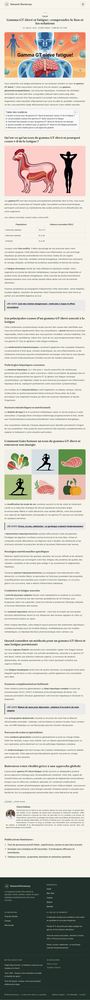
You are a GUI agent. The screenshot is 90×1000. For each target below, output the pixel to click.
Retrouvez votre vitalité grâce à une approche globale (31, 128)
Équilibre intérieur (54, 967)
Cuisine (49, 898)
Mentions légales (58, 995)
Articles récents (20, 801)
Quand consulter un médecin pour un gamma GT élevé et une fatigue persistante (42, 125)
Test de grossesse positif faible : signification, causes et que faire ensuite (45, 844)
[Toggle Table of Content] (74, 112)
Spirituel (50, 906)
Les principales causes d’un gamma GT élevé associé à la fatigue (36, 119)
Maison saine (52, 964)
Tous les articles (11, 916)
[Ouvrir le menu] (83, 4)
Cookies (82, 995)
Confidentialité (72, 995)
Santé (45, 16)
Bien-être (50, 893)
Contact (7, 921)
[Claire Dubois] (10, 814)
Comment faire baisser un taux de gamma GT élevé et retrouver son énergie (40, 122)
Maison (49, 902)
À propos (9, 801)
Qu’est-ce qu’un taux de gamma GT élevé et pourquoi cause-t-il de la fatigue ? (41, 115)
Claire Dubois (23, 807)
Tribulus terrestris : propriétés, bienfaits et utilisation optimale (39, 857)
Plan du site (9, 925)
